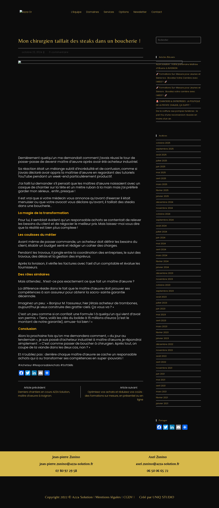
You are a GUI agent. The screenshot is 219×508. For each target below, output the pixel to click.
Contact (156, 12)
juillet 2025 (161, 160)
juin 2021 (160, 373)
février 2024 (162, 261)
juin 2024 (160, 237)
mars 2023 (161, 326)
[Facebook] (169, 12)
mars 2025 (161, 184)
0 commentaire (58, 52)
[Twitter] (187, 12)
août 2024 (161, 225)
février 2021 (162, 397)
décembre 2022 (164, 344)
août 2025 (161, 154)
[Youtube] (196, 12)
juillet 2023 (161, 302)
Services (109, 12)
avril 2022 (161, 361)
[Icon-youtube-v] (120, 487)
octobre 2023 (163, 284)
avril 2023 (161, 320)
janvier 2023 (162, 338)
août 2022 (161, 356)
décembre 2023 (164, 273)
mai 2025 (161, 172)
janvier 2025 (162, 196)
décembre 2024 (164, 202)
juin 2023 (160, 308)
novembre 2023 (164, 279)
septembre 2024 (165, 219)
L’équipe (76, 12)
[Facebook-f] (99, 487)
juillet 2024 (161, 231)
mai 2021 (160, 379)
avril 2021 (160, 385)
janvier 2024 (162, 267)
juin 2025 (160, 166)
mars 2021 (161, 391)
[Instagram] (178, 12)
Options (124, 12)
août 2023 (161, 296)
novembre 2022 (164, 350)
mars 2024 (161, 255)
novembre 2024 (164, 208)
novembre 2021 (164, 367)
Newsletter (140, 12)
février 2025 (162, 190)
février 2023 (162, 332)
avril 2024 (161, 249)
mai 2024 (161, 243)
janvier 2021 (162, 403)
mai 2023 (161, 314)
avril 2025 (161, 178)
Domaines (92, 12)
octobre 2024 (163, 213)
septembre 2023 (165, 290)
